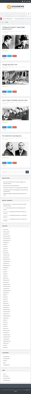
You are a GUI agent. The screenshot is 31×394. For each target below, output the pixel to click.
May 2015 (5, 324)
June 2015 (5, 322)
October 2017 (6, 263)
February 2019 (6, 231)
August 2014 (6, 343)
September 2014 (6, 341)
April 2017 (5, 276)
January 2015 (6, 332)
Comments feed (6, 378)
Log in (4, 374)
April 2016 (5, 301)
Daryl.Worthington (10, 31)
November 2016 (6, 286)
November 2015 (6, 311)
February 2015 (6, 330)
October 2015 (6, 313)
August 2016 (6, 292)
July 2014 (5, 345)
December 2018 (6, 236)
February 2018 (6, 255)
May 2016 (5, 299)
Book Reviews (6, 356)
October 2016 (6, 288)
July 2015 (5, 320)
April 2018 (5, 250)
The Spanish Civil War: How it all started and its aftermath (15, 187)
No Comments (5, 32)
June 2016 (5, 297)
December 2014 (6, 334)
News (24, 31)
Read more (5, 50)
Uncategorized (6, 364)
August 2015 (6, 318)
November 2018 (6, 238)
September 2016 (6, 290)
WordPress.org (6, 380)
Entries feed (5, 376)
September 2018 (6, 240)
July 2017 (5, 269)
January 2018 (6, 257)
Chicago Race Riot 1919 (9, 65)
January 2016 (6, 307)
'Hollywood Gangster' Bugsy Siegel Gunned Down (13, 28)
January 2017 (6, 282)
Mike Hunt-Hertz (7, 204)
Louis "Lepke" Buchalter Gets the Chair (14, 100)
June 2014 (5, 347)
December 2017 (6, 259)
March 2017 (5, 278)
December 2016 (6, 284)
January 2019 (6, 234)
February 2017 (6, 280)
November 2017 (6, 261)
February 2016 (6, 305)
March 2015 (5, 328)
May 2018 (5, 248)
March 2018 (5, 252)
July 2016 (5, 294)
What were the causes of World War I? (11, 185)
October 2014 (6, 339)
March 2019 (5, 229)
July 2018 (5, 244)
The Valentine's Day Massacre (12, 136)
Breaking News (6, 358)
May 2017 (5, 273)
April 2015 (5, 326)
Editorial (5, 360)
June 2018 (5, 246)
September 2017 (6, 265)
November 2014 (6, 336)
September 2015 (6, 315)
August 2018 (6, 242)
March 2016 (5, 303)
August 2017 (6, 267)
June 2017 (5, 271)
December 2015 (6, 309)
